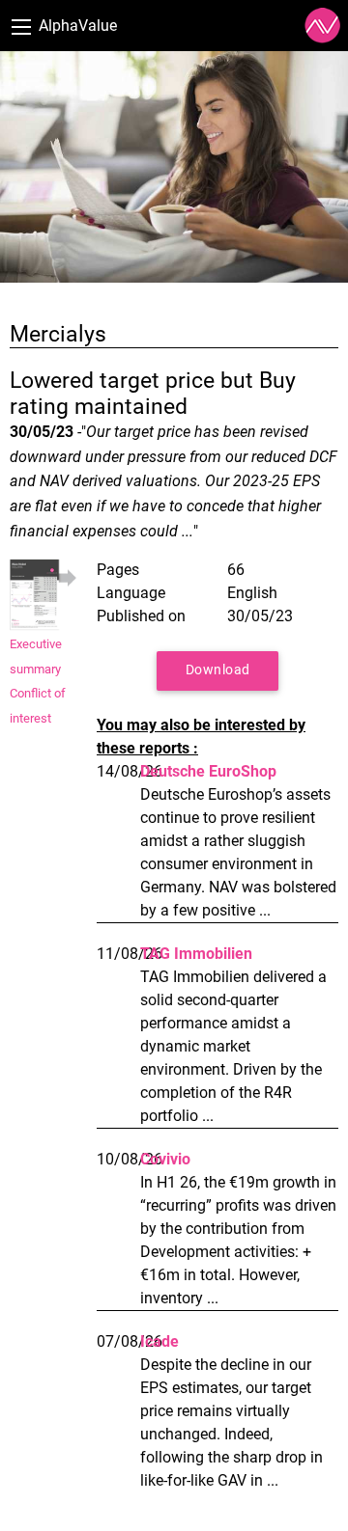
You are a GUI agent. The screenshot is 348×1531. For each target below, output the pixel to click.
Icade (159, 1341)
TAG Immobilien (196, 953)
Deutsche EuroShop (208, 771)
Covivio (165, 1159)
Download (218, 670)
